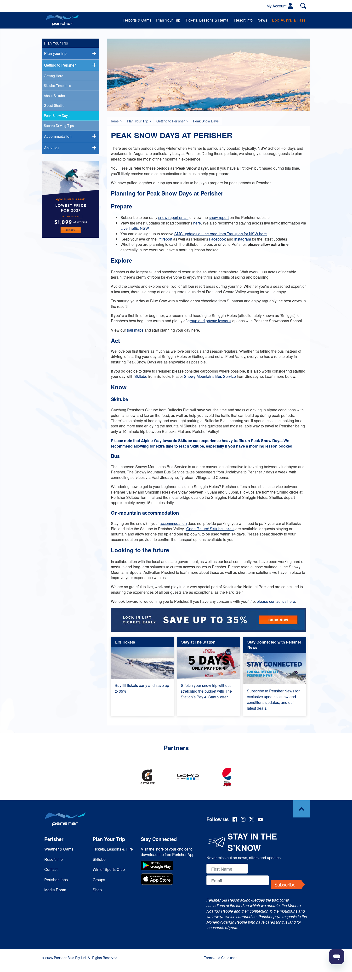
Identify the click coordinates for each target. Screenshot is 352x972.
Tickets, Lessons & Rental (207, 20)
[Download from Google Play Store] (168, 866)
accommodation (173, 523)
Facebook (218, 239)
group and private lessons (209, 320)
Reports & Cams (137, 20)
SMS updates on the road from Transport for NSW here (220, 233)
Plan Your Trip (168, 20)
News (262, 20)
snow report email (173, 217)
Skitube (141, 376)
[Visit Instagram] (243, 820)
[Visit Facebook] (235, 820)
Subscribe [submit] (284, 884)
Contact (50, 869)
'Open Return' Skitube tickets (210, 528)
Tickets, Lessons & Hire (113, 849)
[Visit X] (251, 820)
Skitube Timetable (57, 85)
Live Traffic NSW (134, 228)
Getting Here (53, 75)
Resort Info (243, 20)
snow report (219, 217)
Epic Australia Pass (288, 20)
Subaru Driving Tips (59, 125)
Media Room (55, 889)
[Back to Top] (301, 808)
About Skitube (54, 95)
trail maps (135, 330)
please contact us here (276, 601)
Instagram (243, 239)
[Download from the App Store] (168, 879)
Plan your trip (55, 53)
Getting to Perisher (170, 121)
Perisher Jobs (56, 879)
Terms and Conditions (220, 957)
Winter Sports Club (109, 869)
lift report (165, 239)
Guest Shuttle (54, 105)
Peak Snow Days (56, 115)
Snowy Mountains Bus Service (210, 376)
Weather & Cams (58, 849)
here (197, 223)
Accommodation (58, 136)
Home (114, 121)
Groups (99, 879)
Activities (51, 147)
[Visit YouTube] (260, 819)
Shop (97, 889)
